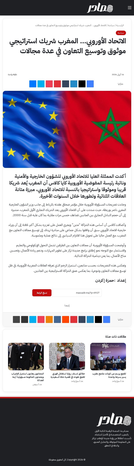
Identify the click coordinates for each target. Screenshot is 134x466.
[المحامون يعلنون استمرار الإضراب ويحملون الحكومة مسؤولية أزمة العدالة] (26, 356)
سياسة (111, 25)
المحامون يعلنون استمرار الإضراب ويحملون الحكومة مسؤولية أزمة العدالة (27, 377)
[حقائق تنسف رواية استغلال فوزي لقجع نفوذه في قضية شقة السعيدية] (67, 356)
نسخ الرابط (42, 293)
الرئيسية (120, 25)
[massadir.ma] (100, 7)
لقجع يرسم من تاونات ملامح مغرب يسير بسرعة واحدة (109, 375)
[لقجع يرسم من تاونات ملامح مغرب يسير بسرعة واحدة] (108, 356)
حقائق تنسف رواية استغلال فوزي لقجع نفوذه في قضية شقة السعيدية (68, 375)
